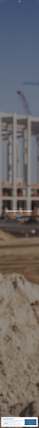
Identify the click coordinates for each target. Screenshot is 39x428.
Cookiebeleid (6, 423)
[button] (38, 1)
